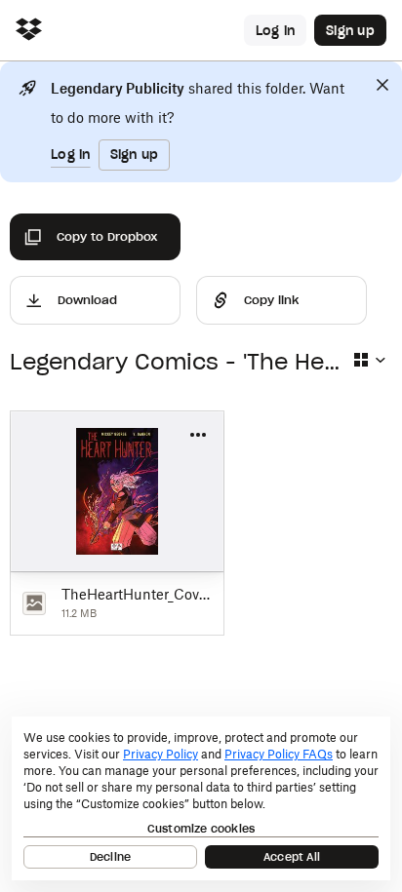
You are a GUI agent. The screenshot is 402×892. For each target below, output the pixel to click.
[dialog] (201, 798)
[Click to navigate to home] (29, 31)
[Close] (382, 84)
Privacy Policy (160, 754)
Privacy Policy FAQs (278, 754)
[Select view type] (368, 359)
